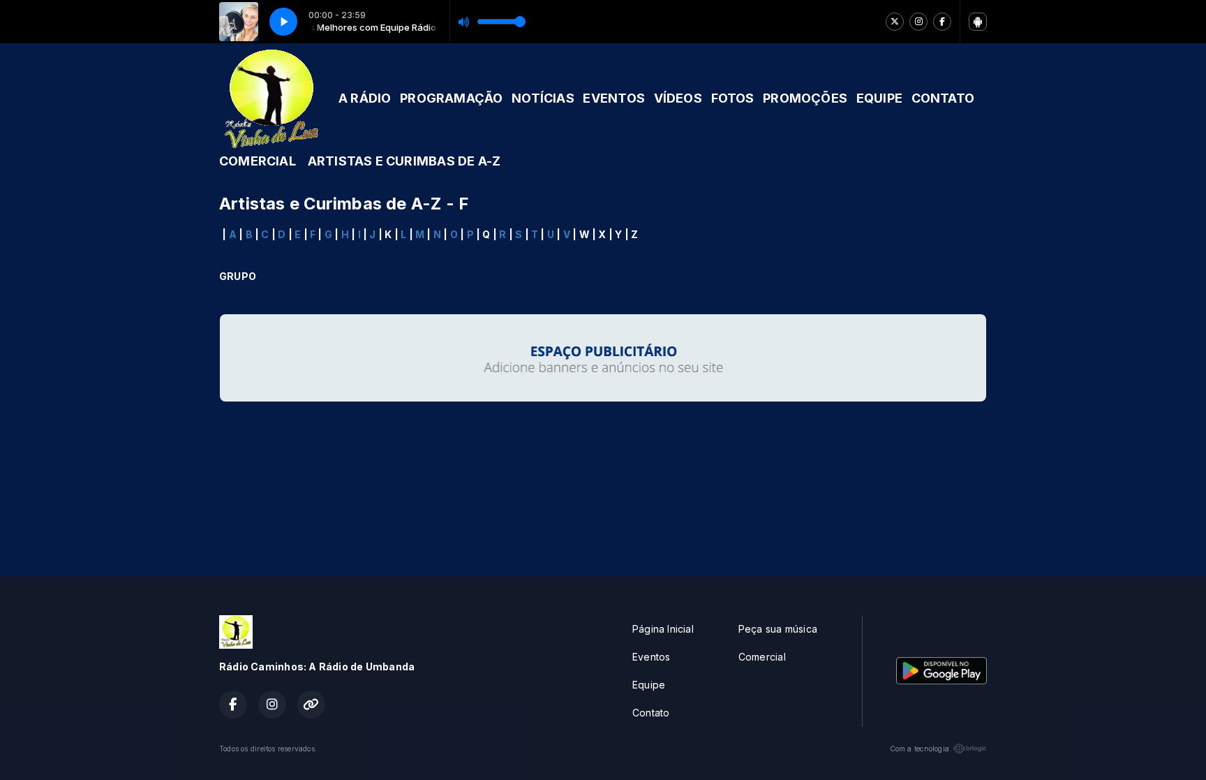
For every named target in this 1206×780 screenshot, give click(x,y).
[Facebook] (942, 22)
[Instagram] (918, 22)
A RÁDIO (364, 98)
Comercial (762, 657)
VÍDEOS (678, 98)
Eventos (651, 657)
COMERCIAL (257, 161)
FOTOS (732, 98)
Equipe (648, 685)
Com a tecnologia (919, 748)
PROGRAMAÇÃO (451, 98)
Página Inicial (663, 629)
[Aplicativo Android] (978, 22)
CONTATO (942, 98)
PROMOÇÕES (805, 98)
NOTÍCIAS (543, 98)
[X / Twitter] (895, 22)
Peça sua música (777, 629)
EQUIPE (879, 98)
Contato (650, 713)
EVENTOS (613, 98)
